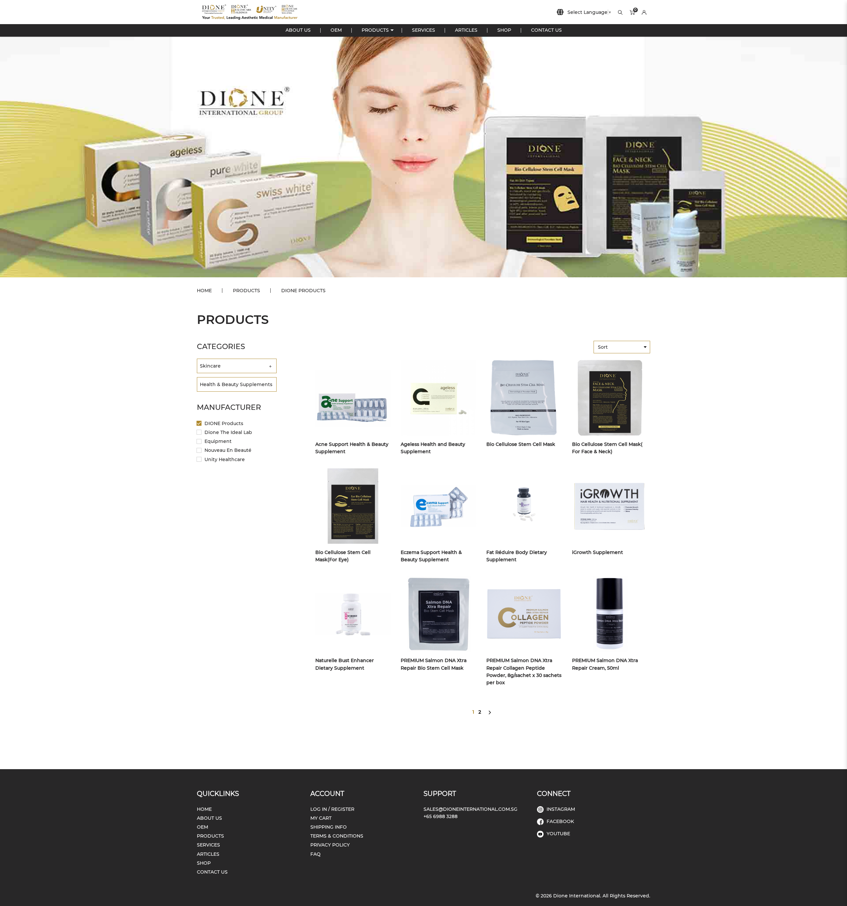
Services (208, 844)
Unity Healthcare (224, 459)
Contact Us (212, 872)
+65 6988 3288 (441, 816)
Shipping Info (328, 827)
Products (246, 290)
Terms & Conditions (336, 836)
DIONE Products (303, 290)
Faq (315, 854)
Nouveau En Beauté (227, 450)
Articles (208, 854)
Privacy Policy (330, 844)
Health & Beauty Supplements (236, 384)
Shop (204, 863)
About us (209, 818)
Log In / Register (332, 809)
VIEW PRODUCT (348, 398)
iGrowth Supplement (597, 552)
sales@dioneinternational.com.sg (470, 809)
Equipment (217, 441)
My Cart (321, 818)
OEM (202, 827)
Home (204, 290)
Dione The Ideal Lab (227, 432)
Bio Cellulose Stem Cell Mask (520, 444)
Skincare (210, 366)
